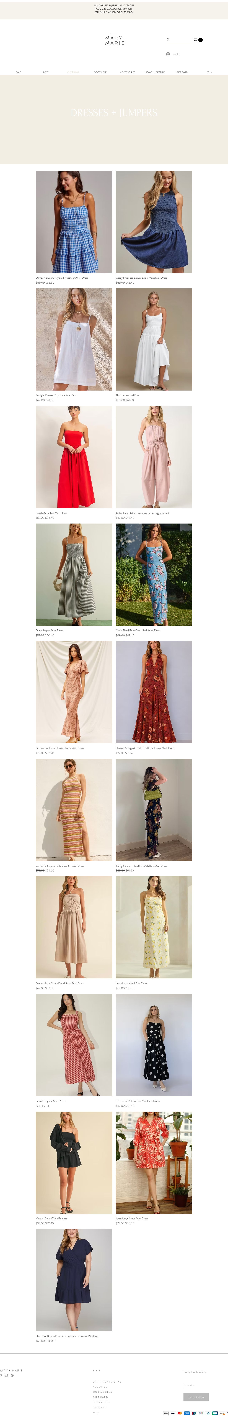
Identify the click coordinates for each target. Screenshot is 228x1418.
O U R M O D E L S (102, 1392)
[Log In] (167, 54)
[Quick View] (74, 222)
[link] (198, 40)
